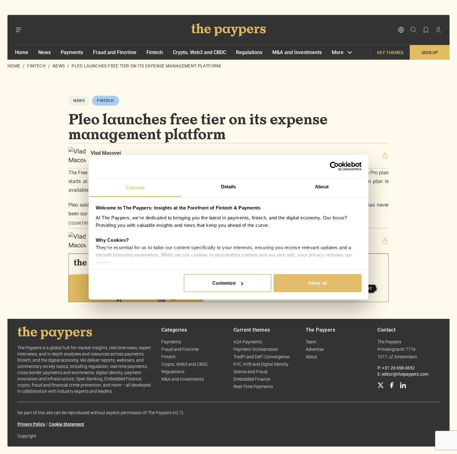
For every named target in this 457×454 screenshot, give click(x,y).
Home (21, 52)
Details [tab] (228, 186)
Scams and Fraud (250, 371)
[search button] (413, 30)
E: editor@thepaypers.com (402, 374)
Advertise (315, 349)
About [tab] (322, 186)
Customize (224, 283)
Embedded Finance (251, 379)
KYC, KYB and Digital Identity (261, 364)
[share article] (385, 155)
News (44, 52)
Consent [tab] (135, 187)
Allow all (317, 283)
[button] (385, 155)
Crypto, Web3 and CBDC (199, 52)
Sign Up (430, 52)
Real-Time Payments (253, 386)
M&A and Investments (297, 52)
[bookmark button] (426, 30)
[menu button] (18, 30)
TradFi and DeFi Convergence (261, 356)
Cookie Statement (66, 424)
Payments (72, 52)
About (311, 356)
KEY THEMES (390, 52)
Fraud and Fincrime (114, 52)
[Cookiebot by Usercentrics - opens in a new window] (334, 166)
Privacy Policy (31, 424)
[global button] (401, 30)
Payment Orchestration (255, 349)
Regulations (249, 52)
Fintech (154, 52)
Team (311, 341)
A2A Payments (247, 341)
